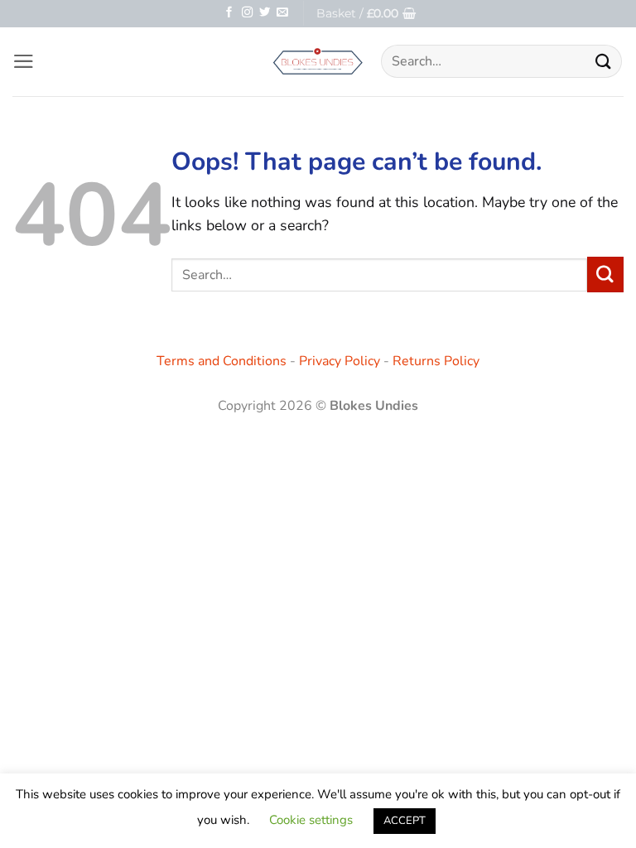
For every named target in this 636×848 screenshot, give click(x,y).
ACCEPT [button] (404, 820)
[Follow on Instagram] (247, 13)
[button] (366, 13)
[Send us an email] (282, 13)
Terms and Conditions (222, 361)
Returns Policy (436, 361)
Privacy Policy (339, 361)
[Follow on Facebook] (229, 13)
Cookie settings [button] (311, 820)
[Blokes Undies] (318, 61)
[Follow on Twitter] (264, 13)
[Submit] (603, 62)
